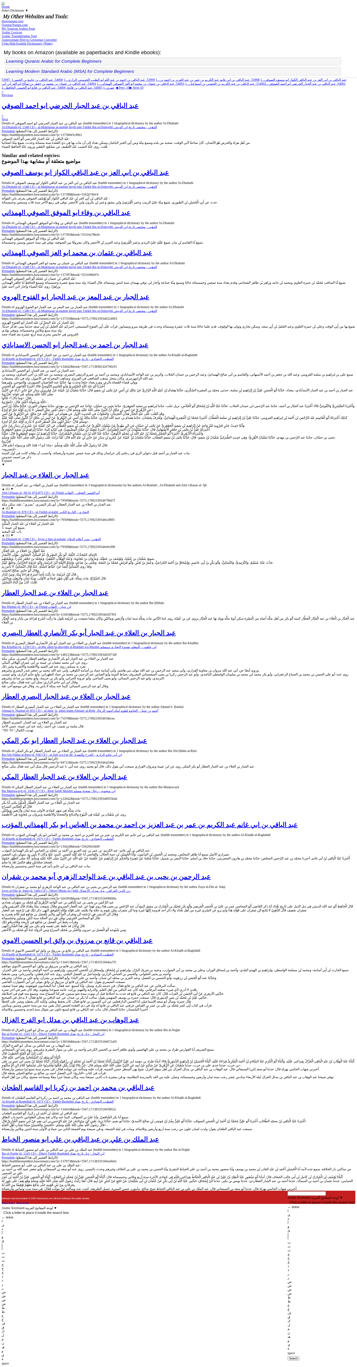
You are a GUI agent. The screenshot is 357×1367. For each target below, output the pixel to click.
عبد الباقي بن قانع (84, 87)
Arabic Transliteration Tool (19, 36)
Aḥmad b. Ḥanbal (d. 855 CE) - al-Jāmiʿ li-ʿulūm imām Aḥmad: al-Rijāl (80, 710)
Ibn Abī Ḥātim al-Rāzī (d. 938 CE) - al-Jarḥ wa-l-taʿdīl (62, 755)
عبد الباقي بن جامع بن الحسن (37, 80)
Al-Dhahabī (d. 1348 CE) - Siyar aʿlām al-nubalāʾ (51, 539)
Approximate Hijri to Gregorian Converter (29, 40)
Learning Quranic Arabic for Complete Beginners (54, 61)
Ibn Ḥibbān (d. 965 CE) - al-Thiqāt (36, 607)
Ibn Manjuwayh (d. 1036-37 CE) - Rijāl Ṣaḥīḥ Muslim (58, 791)
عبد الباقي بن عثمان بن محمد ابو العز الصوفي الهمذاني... (140, 83)
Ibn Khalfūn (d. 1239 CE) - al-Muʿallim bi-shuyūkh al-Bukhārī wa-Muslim (79, 647)
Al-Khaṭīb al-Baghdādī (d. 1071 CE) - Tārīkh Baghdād (58, 359)
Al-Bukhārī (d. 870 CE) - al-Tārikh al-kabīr (45, 512)
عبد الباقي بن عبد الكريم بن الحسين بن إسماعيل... (225, 83)
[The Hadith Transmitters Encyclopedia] (3, 4)
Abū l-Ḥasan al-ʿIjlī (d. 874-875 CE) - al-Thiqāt (51, 493)
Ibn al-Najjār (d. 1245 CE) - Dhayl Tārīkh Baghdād (53, 1034)
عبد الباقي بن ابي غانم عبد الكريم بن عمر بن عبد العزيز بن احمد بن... (207, 80)
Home (6, 6)
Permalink (8, 131)
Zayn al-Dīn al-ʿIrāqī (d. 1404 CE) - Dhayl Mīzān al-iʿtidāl (66, 891)
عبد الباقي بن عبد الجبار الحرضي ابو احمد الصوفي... (301, 83)
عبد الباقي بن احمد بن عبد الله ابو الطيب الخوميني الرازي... (109, 80)
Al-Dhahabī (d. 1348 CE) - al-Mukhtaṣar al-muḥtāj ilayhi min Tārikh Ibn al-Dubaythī (79, 127)
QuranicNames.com (15, 25)
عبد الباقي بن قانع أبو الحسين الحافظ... (34, 87)
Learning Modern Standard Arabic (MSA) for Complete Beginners (70, 71)
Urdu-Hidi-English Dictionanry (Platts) (27, 43)
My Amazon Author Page (18, 28)
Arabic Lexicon (12, 32)
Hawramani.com (12, 21)
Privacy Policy (8, 1203)
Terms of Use (23, 1203)
